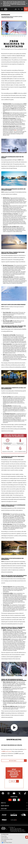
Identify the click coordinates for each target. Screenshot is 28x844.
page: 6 (13, 36)
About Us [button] (3, 802)
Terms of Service (4, 837)
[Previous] (2, 26)
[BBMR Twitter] (19, 793)
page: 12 (24, 36)
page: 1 (3, 36)
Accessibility (3, 841)
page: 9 (19, 36)
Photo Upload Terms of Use (6, 839)
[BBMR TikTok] (25, 793)
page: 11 (22, 36)
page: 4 (9, 36)
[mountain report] (15, 9)
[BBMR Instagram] (8, 793)
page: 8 (17, 36)
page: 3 (7, 36)
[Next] (24, 26)
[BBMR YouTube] (14, 793)
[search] (18, 9)
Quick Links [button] (4, 808)
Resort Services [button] (5, 805)
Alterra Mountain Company (4, 834)
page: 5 (11, 36)
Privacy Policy (4, 836)
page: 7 (15, 36)
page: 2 (5, 36)
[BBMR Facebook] (3, 793)
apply (15, 130)
